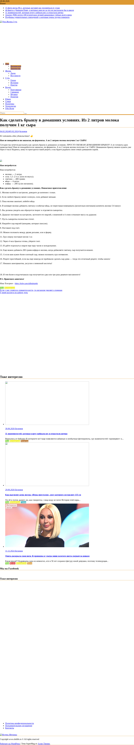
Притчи (13, 85)
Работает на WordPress (10, 744)
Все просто (15, 76)
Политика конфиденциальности (19, 723)
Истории (14, 83)
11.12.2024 (10, 551)
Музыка (14, 94)
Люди (13, 73)
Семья (8, 101)
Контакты (9, 728)
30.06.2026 (10, 428)
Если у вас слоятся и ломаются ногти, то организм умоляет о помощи (31, 290)
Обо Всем (9, 108)
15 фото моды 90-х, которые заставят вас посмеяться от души (32, 8)
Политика (9, 104)
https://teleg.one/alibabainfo (26, 283)
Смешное (14, 92)
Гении (13, 80)
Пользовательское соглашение (18, 726)
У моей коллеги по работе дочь (14, 292)
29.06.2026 (10, 490)
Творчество (15, 68)
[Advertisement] (67, 42)
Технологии (10, 106)
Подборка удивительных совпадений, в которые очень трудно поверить (37, 17)
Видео (8, 87)
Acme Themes (44, 744)
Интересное (15, 66)
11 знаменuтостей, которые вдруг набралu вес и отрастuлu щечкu (34, 12)
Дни (7, 64)
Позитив (14, 97)
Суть (7, 78)
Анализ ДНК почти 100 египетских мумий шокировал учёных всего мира (38, 15)
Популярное (15, 90)
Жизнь (8, 71)
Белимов (23, 131)
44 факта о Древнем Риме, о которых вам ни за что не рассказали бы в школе (39, 10)
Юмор (8, 99)
